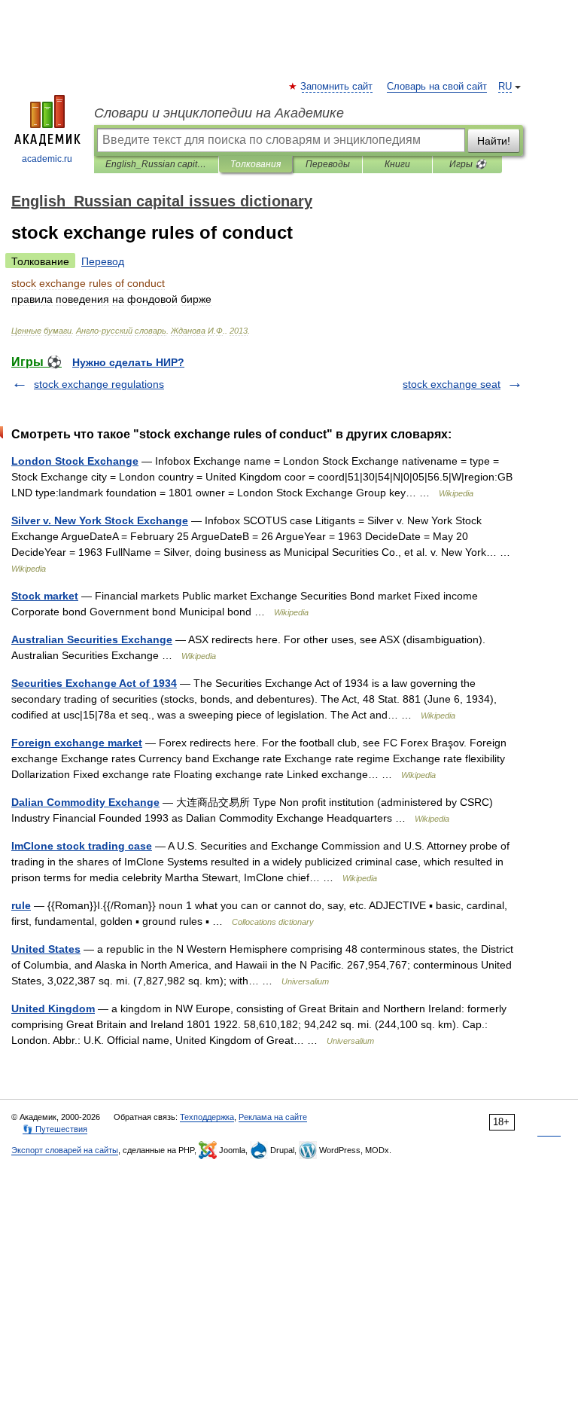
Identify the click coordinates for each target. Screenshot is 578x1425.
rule (21, 905)
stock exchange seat (451, 384)
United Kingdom (53, 1008)
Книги (397, 164)
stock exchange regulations (99, 384)
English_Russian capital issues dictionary (156, 164)
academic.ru (47, 159)
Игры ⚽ (467, 164)
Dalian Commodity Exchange (85, 802)
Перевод (102, 261)
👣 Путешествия (55, 1129)
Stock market (44, 596)
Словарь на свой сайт (437, 86)
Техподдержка (207, 1116)
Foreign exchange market (76, 743)
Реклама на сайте (273, 1116)
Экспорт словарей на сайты (64, 1150)
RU (505, 86)
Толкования (255, 164)
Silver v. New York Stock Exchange (99, 520)
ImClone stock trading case (81, 846)
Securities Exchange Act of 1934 (94, 683)
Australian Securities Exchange (91, 639)
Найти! (493, 141)
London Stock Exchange (74, 461)
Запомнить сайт (337, 86)
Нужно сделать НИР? (128, 362)
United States (46, 949)
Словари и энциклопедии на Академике (219, 113)
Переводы (328, 164)
